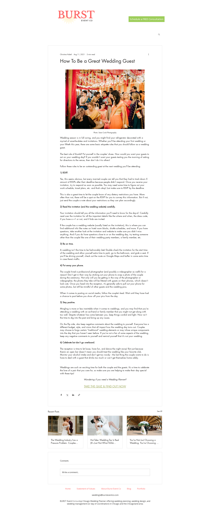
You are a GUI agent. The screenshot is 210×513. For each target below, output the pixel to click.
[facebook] (105, 508)
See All (159, 411)
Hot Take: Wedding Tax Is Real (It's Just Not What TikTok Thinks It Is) (104, 441)
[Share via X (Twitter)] (67, 395)
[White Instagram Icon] (101, 508)
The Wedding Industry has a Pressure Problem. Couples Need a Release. (64, 441)
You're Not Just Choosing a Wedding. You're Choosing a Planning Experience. (144, 441)
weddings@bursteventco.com (105, 495)
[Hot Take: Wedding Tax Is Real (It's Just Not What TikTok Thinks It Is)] (105, 425)
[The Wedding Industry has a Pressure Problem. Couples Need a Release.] (65, 425)
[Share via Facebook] (61, 395)
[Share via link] (79, 395)
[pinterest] (109, 508)
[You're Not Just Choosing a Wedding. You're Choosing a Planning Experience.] (144, 425)
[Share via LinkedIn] (73, 395)
